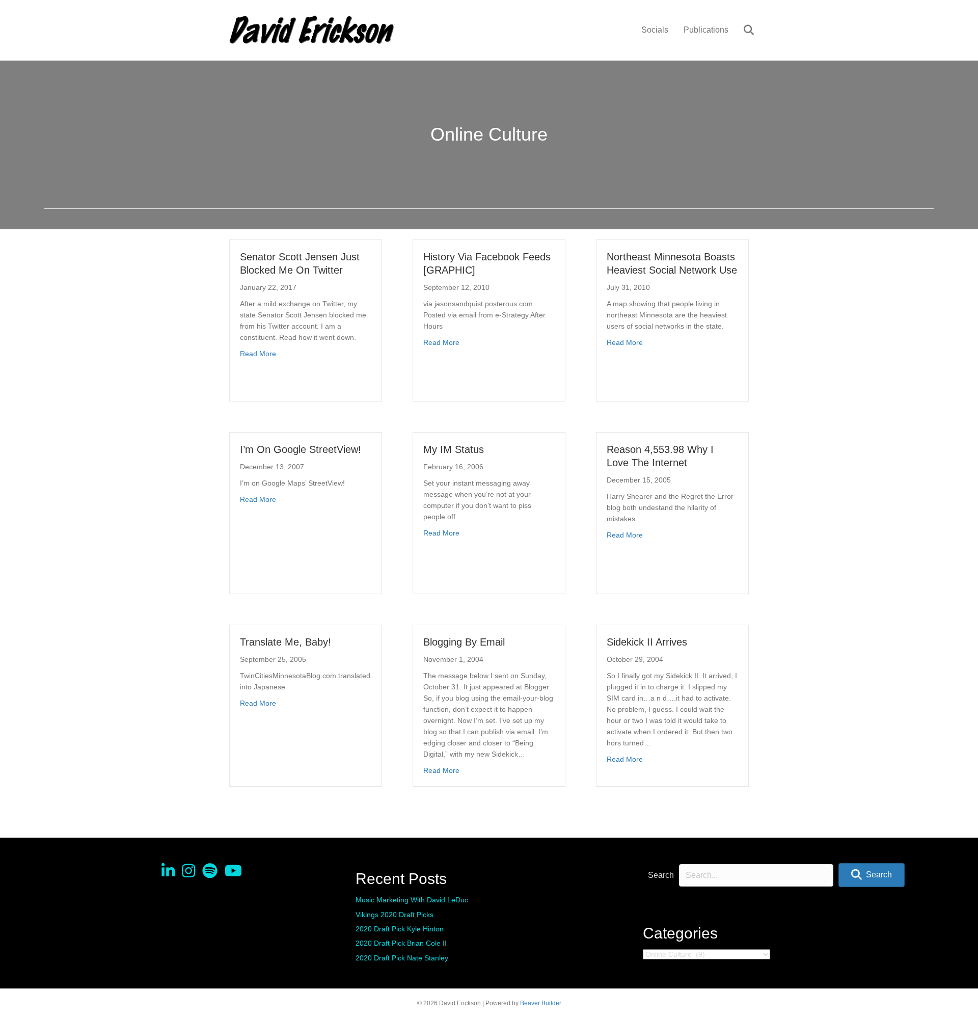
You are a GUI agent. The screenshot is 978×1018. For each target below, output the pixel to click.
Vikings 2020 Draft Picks (394, 914)
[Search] (742, 30)
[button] (871, 875)
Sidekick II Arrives (647, 642)
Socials (654, 29)
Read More (258, 353)
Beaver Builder (540, 1003)
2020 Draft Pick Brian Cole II (401, 943)
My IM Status (453, 449)
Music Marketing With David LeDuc (412, 900)
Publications (706, 29)
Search (661, 875)
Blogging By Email (464, 642)
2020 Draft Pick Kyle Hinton (400, 929)
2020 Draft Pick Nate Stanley (402, 958)
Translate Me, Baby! (285, 642)
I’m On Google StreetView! (300, 449)
